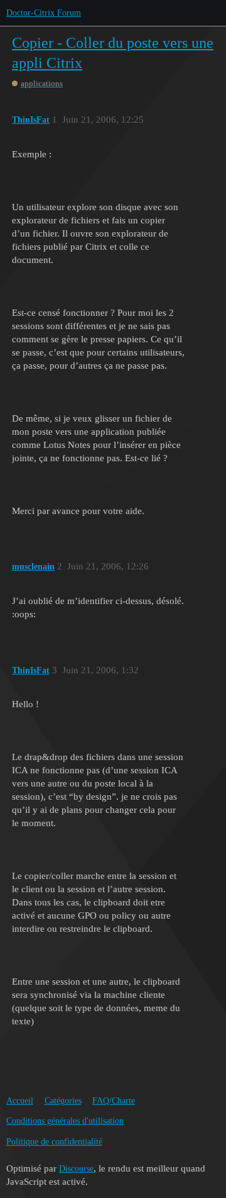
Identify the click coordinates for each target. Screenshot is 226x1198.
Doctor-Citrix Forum (43, 13)
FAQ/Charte (113, 1101)
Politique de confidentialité (54, 1141)
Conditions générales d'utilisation (65, 1121)
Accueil (19, 1101)
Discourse (76, 1168)
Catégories (63, 1101)
